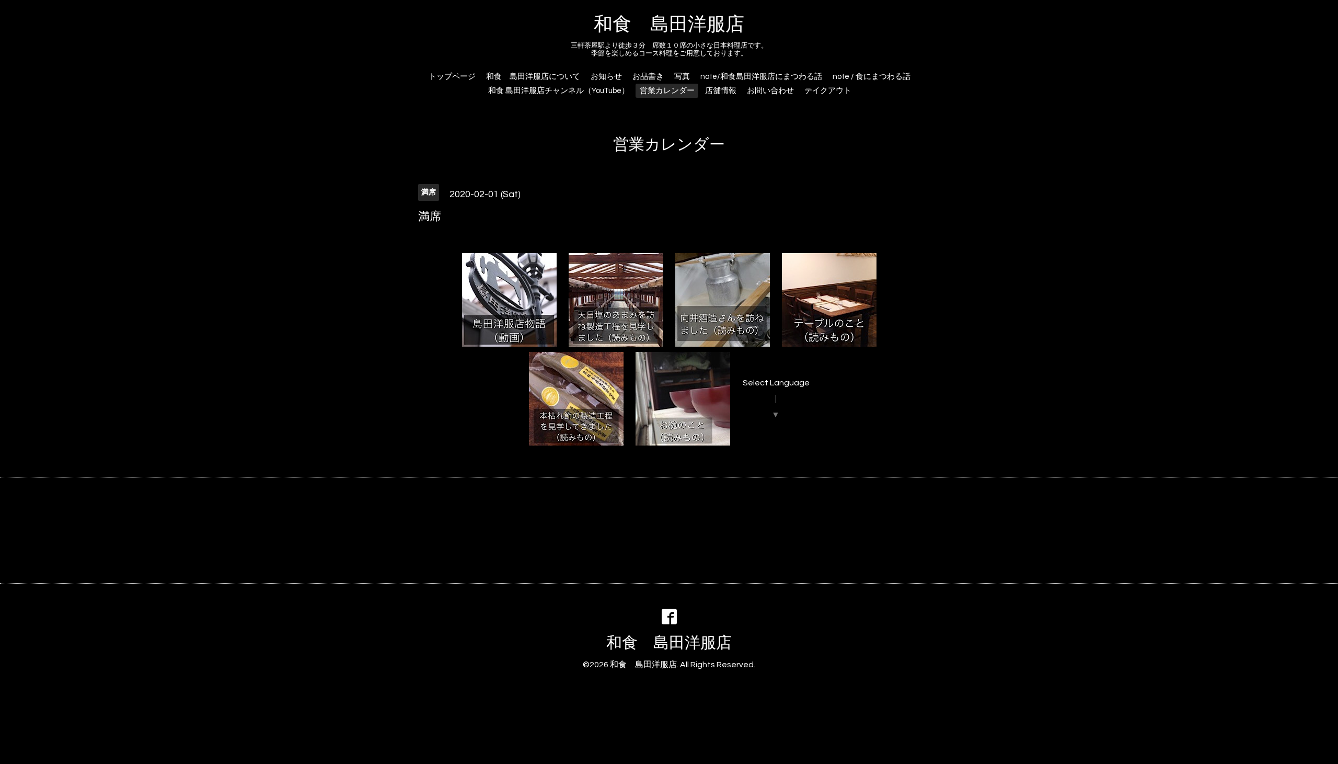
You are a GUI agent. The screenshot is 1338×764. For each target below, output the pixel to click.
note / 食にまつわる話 (871, 77)
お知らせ (606, 77)
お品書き (648, 77)
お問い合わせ (770, 91)
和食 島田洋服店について (533, 77)
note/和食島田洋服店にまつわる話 (761, 77)
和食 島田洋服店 (669, 25)
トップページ (452, 77)
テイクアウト (827, 91)
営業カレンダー (667, 91)
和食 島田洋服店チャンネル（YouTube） (558, 91)
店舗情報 (720, 91)
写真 (682, 77)
